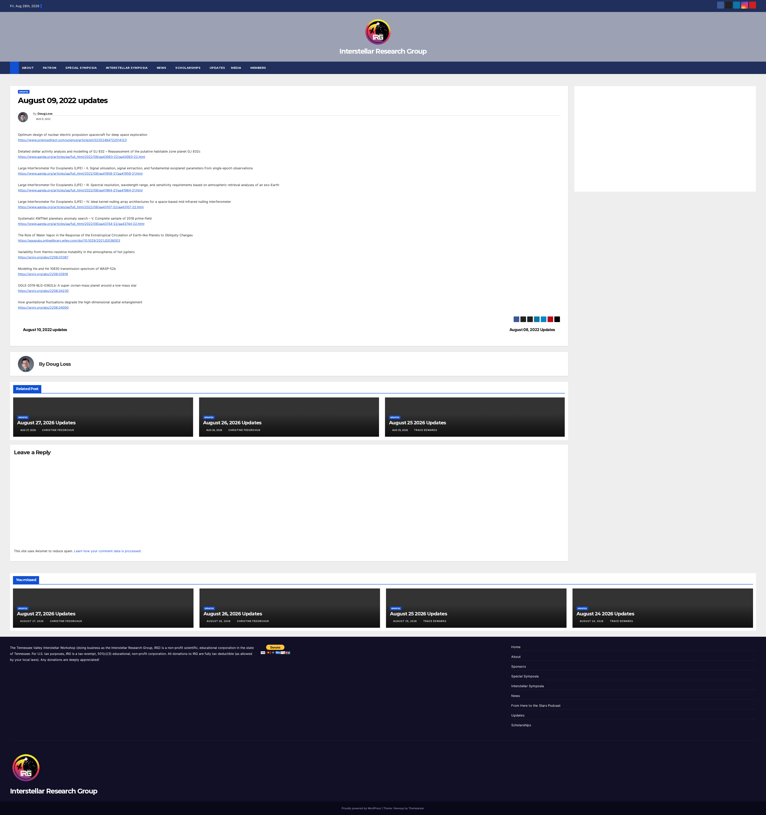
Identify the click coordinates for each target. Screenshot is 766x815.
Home (515, 647)
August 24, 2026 (592, 621)
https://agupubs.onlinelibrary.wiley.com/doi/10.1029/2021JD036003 (69, 240)
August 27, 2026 (32, 621)
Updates (217, 68)
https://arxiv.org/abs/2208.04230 (43, 291)
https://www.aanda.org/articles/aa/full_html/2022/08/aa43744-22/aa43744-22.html (81, 224)
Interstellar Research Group (382, 51)
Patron (50, 68)
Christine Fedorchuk (58, 430)
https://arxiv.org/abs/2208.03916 (43, 274)
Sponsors (518, 666)
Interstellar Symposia (127, 68)
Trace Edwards (425, 430)
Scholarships (188, 68)
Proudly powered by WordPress (362, 808)
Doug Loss (45, 113)
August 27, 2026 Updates (46, 423)
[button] (753, 68)
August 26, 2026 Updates (232, 423)
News (162, 68)
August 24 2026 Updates (605, 614)
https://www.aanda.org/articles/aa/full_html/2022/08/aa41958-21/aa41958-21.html (80, 173)
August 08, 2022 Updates (532, 329)
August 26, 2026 (219, 621)
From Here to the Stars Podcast (536, 706)
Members (258, 68)
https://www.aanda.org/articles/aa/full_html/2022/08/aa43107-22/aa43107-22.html (81, 207)
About (28, 68)
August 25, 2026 (405, 621)
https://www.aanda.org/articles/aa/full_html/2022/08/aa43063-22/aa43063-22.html (81, 157)
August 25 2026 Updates (417, 423)
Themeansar (416, 808)
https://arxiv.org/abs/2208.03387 (43, 257)
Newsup (399, 808)
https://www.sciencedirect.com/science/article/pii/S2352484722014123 (72, 140)
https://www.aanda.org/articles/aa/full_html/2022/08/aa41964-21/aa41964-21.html (80, 190)
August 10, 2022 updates (45, 329)
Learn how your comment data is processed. (107, 551)
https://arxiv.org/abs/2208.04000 (43, 307)
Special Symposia (81, 68)
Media (236, 68)
